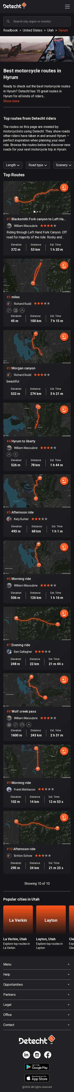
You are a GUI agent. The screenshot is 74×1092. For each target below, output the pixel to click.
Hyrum (63, 30)
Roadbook (10, 30)
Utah (50, 30)
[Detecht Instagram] (37, 1055)
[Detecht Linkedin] (26, 1055)
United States (32, 30)
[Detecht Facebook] (47, 1055)
